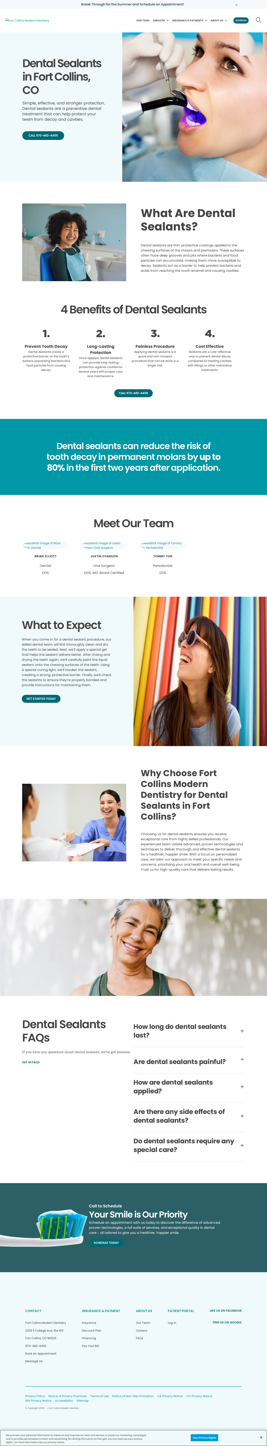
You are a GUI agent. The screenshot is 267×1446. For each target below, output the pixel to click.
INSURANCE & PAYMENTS (187, 20)
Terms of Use (99, 1396)
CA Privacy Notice (170, 1396)
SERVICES (159, 20)
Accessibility (64, 1401)
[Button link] (259, 20)
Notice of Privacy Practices (67, 1396)
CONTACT (33, 1311)
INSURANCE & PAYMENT (101, 1311)
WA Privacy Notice (38, 1401)
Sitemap (83, 1401)
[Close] (261, 1437)
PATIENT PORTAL (181, 1311)
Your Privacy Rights (204, 1437)
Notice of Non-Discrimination (133, 1396)
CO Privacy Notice (199, 1396)
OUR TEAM (142, 20)
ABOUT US (217, 20)
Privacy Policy (35, 1396)
